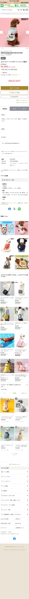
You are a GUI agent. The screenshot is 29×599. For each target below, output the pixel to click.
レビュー (24, 108)
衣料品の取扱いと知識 (5, 523)
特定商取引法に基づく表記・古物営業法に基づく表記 (10, 533)
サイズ (14, 108)
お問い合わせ (18, 523)
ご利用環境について (19, 527)
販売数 (14, 393)
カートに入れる (15, 88)
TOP (1, 13)
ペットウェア (21, 13)
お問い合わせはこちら (14, 464)
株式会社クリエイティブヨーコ (11, 203)
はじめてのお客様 (4, 519)
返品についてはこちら (21, 102)
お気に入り (24, 393)
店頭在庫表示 (15, 96)
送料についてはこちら (21, 100)
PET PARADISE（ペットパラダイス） (10, 13)
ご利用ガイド (18, 519)
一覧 (27, 384)
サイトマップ (3, 527)
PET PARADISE (8, 54)
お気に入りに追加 (15, 92)
